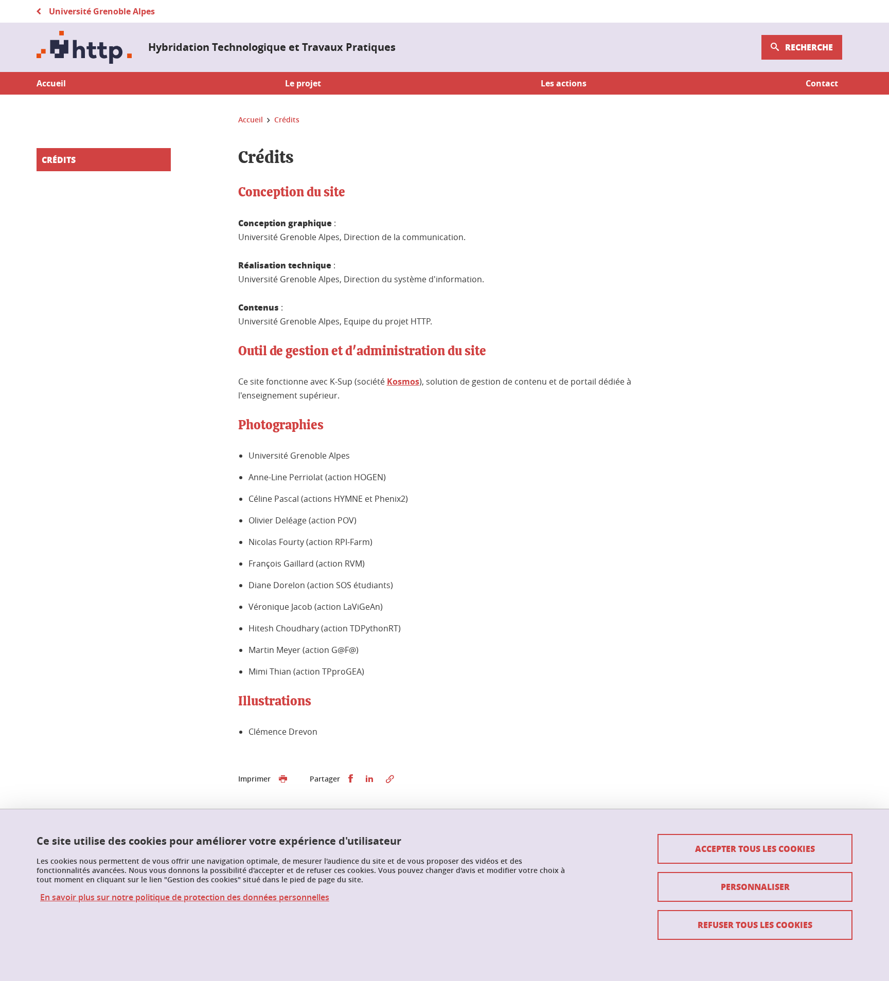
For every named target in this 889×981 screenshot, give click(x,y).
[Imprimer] (283, 779)
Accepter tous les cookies (755, 849)
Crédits (59, 160)
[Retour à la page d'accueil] (84, 47)
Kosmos (403, 381)
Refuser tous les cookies (755, 925)
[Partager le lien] (390, 779)
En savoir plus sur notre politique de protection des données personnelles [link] (184, 897)
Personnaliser (755, 887)
